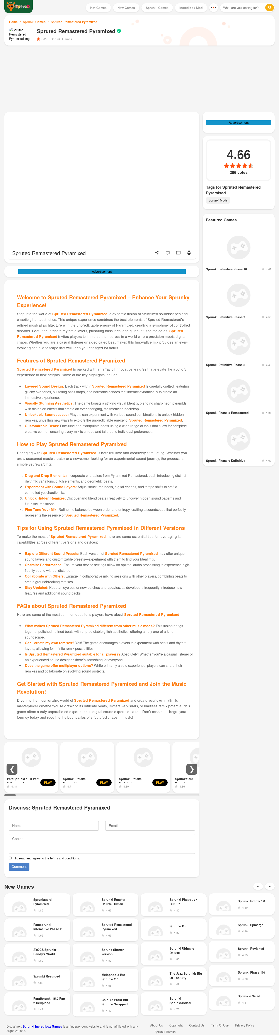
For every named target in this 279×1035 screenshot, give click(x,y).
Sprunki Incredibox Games (42, 1026)
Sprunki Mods (218, 200)
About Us (156, 1025)
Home (13, 22)
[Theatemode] (178, 252)
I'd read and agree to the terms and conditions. (47, 858)
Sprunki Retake (165, 1032)
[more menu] (213, 7)
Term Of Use (220, 1025)
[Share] (157, 252)
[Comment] (167, 252)
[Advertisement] (139, 78)
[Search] (269, 7)
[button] (12, 769)
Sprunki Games (34, 22)
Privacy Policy (244, 1025)
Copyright (176, 1025)
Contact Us (196, 1025)
